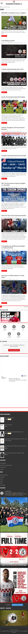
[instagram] (17, 629)
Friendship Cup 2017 (8, 40)
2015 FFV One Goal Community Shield (13, 215)
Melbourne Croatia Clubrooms (6, 465)
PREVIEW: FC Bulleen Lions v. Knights (13, 13)
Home (2, 7)
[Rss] (10, 629)
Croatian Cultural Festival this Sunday (13, 155)
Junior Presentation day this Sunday (13, 97)
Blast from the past (4, 474)
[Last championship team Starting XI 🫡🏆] (14, 585)
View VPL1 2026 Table (14, 350)
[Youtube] (15, 629)
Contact (1, 469)
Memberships (3, 463)
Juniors (17, 42)
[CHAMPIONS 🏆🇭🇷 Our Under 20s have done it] (14, 514)
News (5, 7)
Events (13, 14)
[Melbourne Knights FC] (14, 2)
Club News (10, 14)
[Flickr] (14, 629)
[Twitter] (13, 629)
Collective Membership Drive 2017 (12, 69)
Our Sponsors (3, 467)
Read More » (4, 35)
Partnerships (2, 485)
